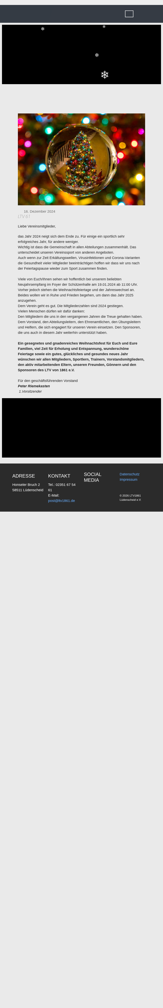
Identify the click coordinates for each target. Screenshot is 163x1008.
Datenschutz (130, 474)
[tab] (129, 13)
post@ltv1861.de (61, 501)
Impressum (128, 480)
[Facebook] (89, 491)
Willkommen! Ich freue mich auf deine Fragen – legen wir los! (134, 996)
